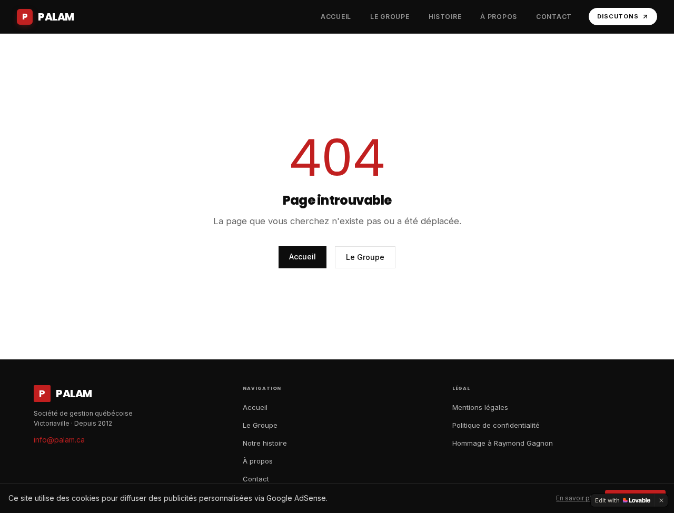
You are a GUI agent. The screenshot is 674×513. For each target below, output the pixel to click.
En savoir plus (577, 498)
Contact (256, 479)
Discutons (618, 16)
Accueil (302, 256)
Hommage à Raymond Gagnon (502, 443)
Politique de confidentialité (496, 425)
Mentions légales (480, 407)
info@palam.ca (59, 439)
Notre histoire (265, 443)
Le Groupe (365, 257)
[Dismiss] (661, 500)
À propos (258, 461)
